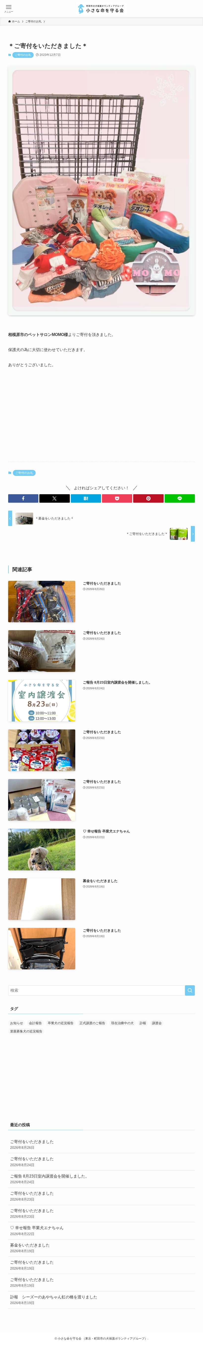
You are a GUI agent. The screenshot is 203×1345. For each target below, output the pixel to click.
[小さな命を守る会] (101, 8)
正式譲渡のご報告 (92, 1023)
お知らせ (16, 1023)
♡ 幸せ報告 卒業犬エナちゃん (37, 1231)
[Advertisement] (101, 419)
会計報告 (35, 1023)
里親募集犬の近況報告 (26, 1031)
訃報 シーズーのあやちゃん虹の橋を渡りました (53, 1300)
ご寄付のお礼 (23, 54)
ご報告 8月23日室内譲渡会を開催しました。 (49, 1179)
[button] (23, 498)
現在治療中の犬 (122, 1023)
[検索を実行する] (190, 990)
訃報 (143, 1023)
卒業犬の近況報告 (61, 1023)
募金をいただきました (30, 1248)
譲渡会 (157, 1023)
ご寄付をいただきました (32, 1144)
